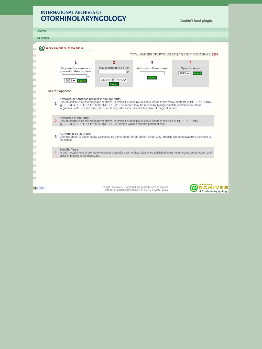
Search (41, 30)
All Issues (43, 37)
